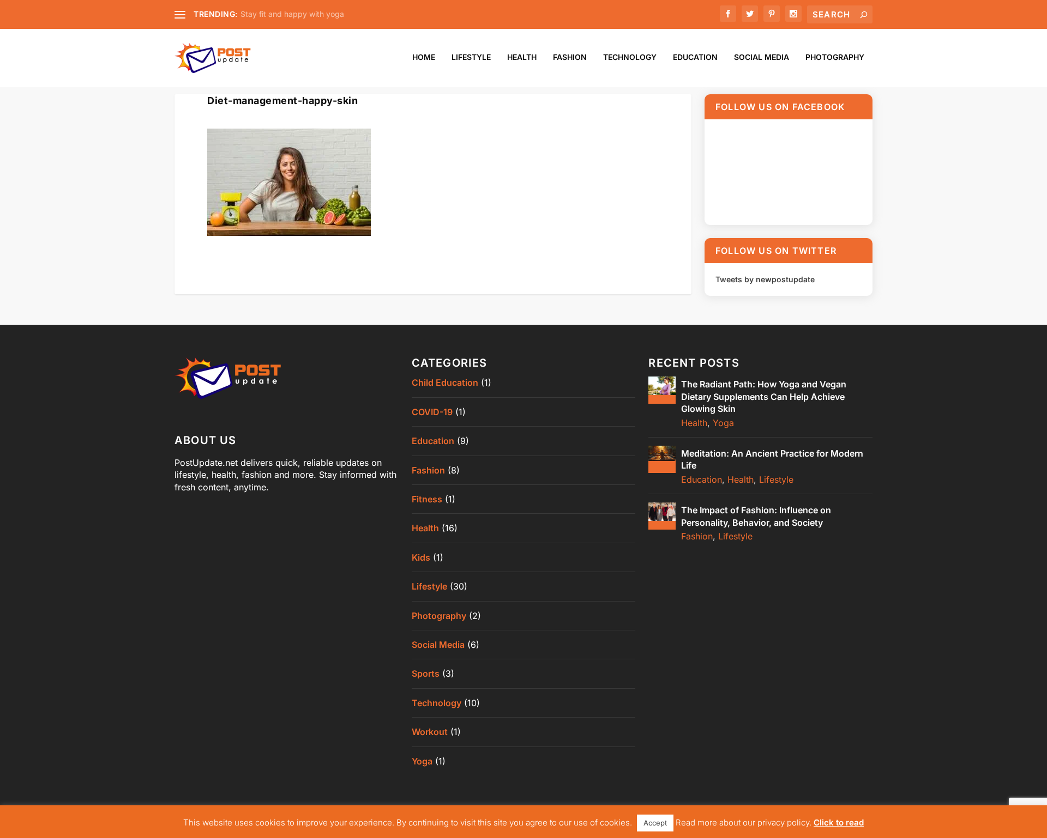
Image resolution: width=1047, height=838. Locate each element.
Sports (426, 673)
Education (695, 57)
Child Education (445, 382)
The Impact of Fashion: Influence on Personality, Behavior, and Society (756, 516)
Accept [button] (655, 822)
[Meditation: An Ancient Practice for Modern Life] (662, 459)
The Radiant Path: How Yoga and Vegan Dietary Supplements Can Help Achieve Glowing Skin (763, 396)
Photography (834, 57)
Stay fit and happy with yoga (292, 14)
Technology (630, 57)
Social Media (761, 57)
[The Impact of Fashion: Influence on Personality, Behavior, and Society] (662, 516)
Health (522, 57)
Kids (421, 557)
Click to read (839, 822)
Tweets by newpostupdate (765, 279)
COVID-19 (432, 411)
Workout (430, 731)
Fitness (427, 499)
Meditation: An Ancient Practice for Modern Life (772, 459)
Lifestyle (471, 57)
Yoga (422, 761)
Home (423, 57)
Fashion (570, 57)
